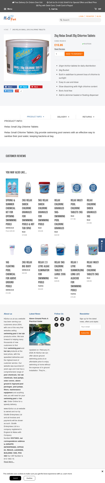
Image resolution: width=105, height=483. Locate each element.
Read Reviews (59, 49)
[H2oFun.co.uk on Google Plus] (56, 325)
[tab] (35, 117)
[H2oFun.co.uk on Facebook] (62, 319)
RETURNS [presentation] (87, 117)
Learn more (67, 474)
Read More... (9, 461)
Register (90, 16)
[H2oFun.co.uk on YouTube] (62, 325)
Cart (99, 9)
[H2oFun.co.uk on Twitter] (56, 319)
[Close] (102, 471)
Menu (9, 9)
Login (81, 16)
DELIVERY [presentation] (62, 117)
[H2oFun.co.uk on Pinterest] (68, 319)
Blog (99, 16)
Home (6, 29)
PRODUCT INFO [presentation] (34, 117)
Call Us (54, 9)
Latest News (34, 313)
